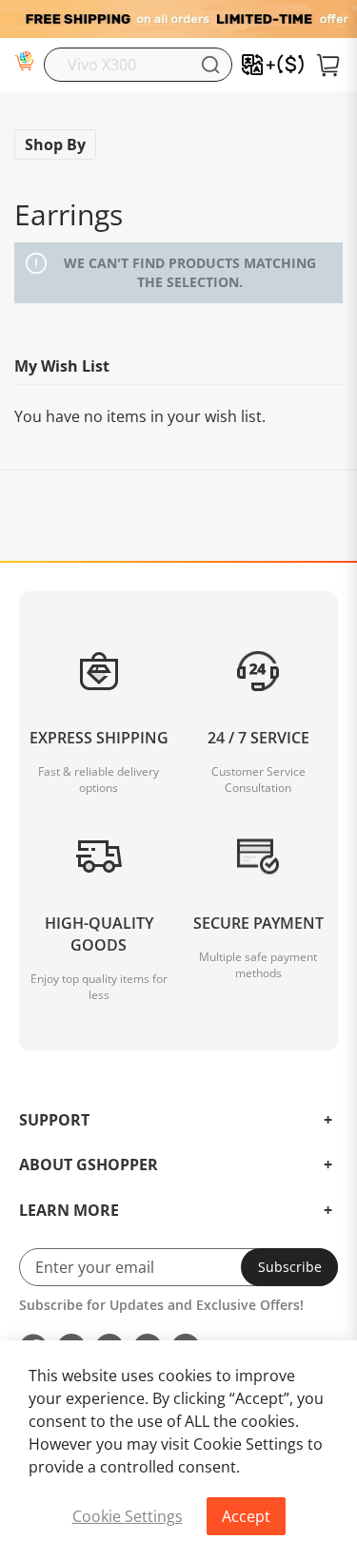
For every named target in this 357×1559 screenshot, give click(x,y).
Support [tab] (54, 1120)
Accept (246, 1516)
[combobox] (138, 65)
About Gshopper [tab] (88, 1165)
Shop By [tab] (55, 144)
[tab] (178, 844)
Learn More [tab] (69, 1211)
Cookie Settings (127, 1516)
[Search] (210, 64)
